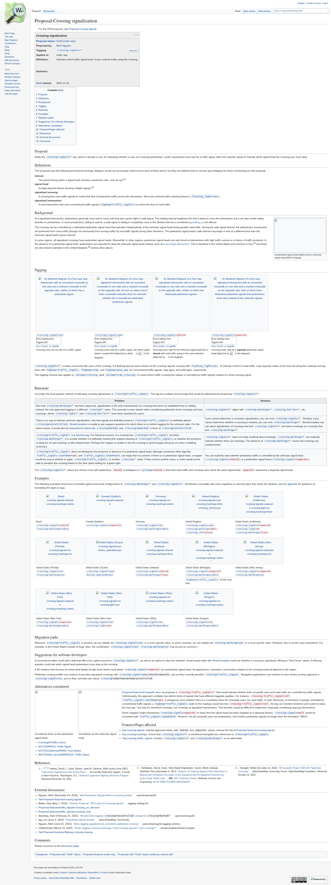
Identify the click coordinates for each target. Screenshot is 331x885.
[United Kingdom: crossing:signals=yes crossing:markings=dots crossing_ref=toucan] (209, 504)
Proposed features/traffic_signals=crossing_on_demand (68, 807)
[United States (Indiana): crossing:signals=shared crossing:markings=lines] (159, 550)
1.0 (44, 768)
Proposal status (45, 41)
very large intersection (177, 244)
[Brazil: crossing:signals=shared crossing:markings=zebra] (60, 504)
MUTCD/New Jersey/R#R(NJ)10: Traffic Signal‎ (63, 754)
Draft (59, 41)
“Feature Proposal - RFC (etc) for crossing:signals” (96, 803)
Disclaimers (81, 878)
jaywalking (194, 222)
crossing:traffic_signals (195, 692)
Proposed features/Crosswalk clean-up (143, 692)
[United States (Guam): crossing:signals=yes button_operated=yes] (110, 550)
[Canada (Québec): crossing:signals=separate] (109, 504)
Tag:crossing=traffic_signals (137, 738)
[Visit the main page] (15, 14)
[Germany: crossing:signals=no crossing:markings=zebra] (159, 504)
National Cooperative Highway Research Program (103, 775)
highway (106, 204)
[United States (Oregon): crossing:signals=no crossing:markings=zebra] (209, 601)
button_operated (97, 575)
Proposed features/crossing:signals (255, 730)
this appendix (290, 484)
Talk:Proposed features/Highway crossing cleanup (65, 832)
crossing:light (65, 413)
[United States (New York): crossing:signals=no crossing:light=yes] (110, 601)
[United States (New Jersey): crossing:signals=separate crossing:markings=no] (259, 550)
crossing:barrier (96, 413)
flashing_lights (202, 196)
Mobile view (95, 878)
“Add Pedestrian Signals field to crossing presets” (106, 795)
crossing (120, 393)
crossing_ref (194, 532)
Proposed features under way (99, 854)
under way (69, 41)
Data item (133, 50)
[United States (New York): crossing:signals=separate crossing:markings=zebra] (60, 601)
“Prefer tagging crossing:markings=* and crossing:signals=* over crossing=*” (115, 828)
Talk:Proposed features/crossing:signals (60, 799)
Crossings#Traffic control (52, 742)
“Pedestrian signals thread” (80, 819)
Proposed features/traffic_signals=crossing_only (64, 811)
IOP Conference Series (185, 778)
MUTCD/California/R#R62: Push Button (59, 750)
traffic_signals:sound (98, 455)
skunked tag (82, 435)
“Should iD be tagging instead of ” (125, 815)
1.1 (48, 768)
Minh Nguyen (63, 45)
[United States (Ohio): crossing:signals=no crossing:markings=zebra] (159, 601)
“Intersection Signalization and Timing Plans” (64, 772)
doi (154, 782)
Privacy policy (40, 878)
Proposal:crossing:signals (83, 29)
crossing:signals (68, 50)
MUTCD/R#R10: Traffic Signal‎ (54, 746)
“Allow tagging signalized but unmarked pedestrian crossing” (106, 823)
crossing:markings (59, 405)
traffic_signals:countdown (54, 455)
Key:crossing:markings (134, 734)
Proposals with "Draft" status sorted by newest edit (145, 854)
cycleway (146, 470)
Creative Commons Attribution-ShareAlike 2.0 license (84, 872)
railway (80, 375)
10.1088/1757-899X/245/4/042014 (173, 782)
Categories (42, 854)
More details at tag (47, 346)
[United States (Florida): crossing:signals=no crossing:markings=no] (60, 550)
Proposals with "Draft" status (65, 854)
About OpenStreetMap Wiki (61, 878)
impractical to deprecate (82, 428)
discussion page (70, 846)
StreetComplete (78, 424)
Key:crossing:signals (133, 730)
